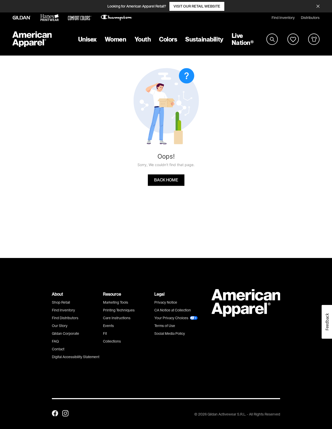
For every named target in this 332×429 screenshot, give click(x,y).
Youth (143, 39)
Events (108, 326)
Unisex (87, 39)
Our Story (59, 326)
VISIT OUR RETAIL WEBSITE (197, 6)
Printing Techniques (119, 310)
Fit (105, 333)
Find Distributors (65, 318)
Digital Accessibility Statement (75, 357)
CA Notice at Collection (172, 310)
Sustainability (204, 39)
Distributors (310, 18)
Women (115, 39)
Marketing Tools (115, 302)
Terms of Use (164, 326)
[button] (327, 322)
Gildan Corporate (65, 333)
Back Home (166, 180)
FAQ (55, 341)
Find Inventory (283, 18)
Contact (58, 349)
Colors (168, 39)
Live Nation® (243, 39)
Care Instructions (116, 318)
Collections (112, 341)
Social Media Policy (169, 333)
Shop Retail (61, 302)
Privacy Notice (165, 302)
